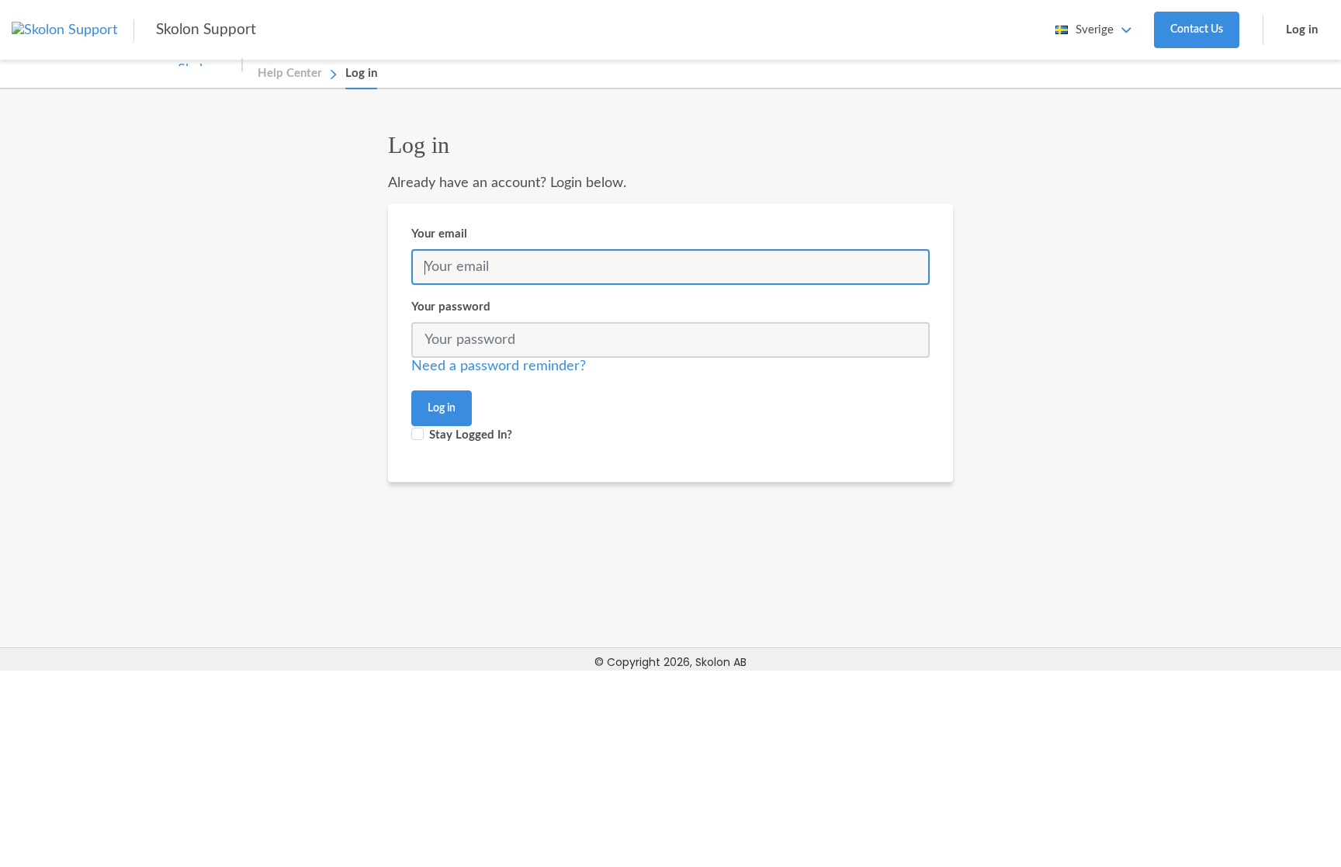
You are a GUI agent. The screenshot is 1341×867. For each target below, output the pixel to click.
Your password (450, 307)
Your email (439, 234)
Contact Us (1196, 29)
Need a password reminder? (498, 366)
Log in (1302, 30)
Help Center (290, 73)
